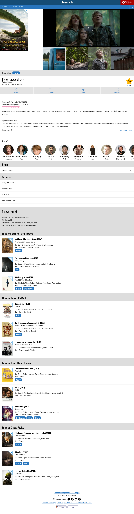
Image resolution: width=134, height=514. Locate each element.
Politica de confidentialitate (74, 503)
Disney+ (16, 73)
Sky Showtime (20, 418)
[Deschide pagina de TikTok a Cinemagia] (79, 499)
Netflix (18, 315)
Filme (15, 7)
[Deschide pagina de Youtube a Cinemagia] (76, 499)
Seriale (21, 7)
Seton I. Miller (7, 188)
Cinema (4, 7)
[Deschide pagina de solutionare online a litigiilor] (72, 507)
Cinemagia (67, 2)
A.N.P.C (89, 503)
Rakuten (18, 289)
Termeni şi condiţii (49, 503)
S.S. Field (5, 194)
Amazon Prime (28, 289)
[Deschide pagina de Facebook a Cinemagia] (69, 499)
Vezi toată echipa (8, 200)
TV (10, 7)
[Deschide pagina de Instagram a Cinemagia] (72, 499)
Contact (60, 503)
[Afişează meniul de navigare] (127, 7)
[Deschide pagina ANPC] (61, 507)
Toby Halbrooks (8, 182)
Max (17, 269)
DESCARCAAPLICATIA (128, 2)
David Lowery (7, 170)
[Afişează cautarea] (131, 7)
